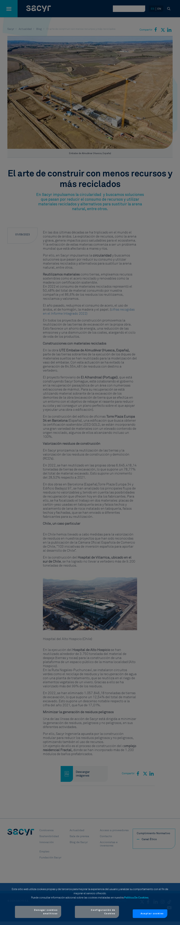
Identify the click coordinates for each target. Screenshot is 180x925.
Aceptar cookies (152, 914)
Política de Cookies (136, 897)
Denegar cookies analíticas (45, 912)
